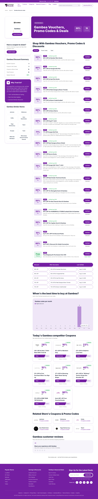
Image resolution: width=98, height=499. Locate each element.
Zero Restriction (24, 118)
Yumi (23, 130)
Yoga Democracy (12, 124)
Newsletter (31, 483)
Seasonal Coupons (40, 4)
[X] (91, 482)
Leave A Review (17, 34)
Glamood (7, 477)
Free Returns (31, 486)
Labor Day (51, 477)
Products (25, 4)
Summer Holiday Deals (54, 475)
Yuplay (6, 483)
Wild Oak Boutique (12, 137)
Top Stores (19, 5)
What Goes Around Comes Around (24, 137)
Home (6, 10)
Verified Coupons (32, 481)
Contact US (26, 492)
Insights (55, 4)
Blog (50, 4)
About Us (20, 492)
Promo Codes (44, 50)
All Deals (36, 50)
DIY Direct (7, 475)
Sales (52, 50)
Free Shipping (32, 477)
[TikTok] (84, 482)
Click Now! (56, 1)
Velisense (23, 112)
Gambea (17, 29)
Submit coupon (11, 51)
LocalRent (7, 472)
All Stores (50, 492)
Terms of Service (66, 492)
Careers (73, 492)
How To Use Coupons (42, 492)
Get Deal (87, 56)
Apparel (11, 10)
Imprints (78, 492)
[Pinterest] (87, 482)
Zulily (12, 118)
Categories (31, 4)
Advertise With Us (87, 5)
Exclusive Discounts (33, 479)
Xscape (12, 130)
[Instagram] (80, 482)
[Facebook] (77, 482)
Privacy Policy (33, 492)
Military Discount (32, 475)
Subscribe (88, 475)
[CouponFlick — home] (9, 5)
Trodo (6, 481)
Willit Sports (7, 479)
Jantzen (12, 112)
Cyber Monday (52, 483)
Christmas (51, 481)
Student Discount (32, 472)
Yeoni (23, 125)
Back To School (52, 472)
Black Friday (51, 479)
